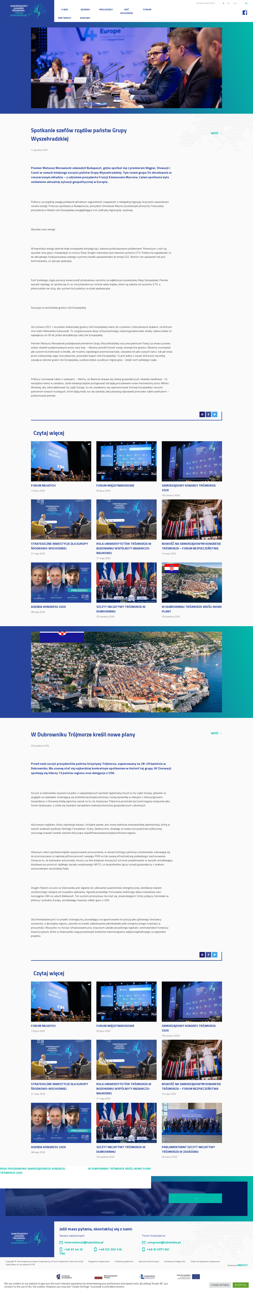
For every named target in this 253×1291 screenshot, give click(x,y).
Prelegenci (106, 9)
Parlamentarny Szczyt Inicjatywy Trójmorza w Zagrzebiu (188, 1151)
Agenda (85, 9)
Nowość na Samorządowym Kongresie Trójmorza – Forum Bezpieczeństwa (191, 548)
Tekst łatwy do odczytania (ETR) (20, 1264)
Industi (242, 1265)
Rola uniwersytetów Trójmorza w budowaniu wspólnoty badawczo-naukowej (123, 550)
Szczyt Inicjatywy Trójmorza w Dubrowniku (120, 611)
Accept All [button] (241, 1285)
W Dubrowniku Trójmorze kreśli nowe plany (192, 611)
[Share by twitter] (214, 414)
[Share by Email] (202, 414)
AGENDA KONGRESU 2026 (48, 609)
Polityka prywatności (124, 1261)
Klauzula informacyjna (149, 1261)
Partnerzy (64, 18)
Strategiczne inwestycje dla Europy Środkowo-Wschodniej (59, 548)
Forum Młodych (43, 487)
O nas (64, 9)
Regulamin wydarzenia (98, 1261)
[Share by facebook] (208, 414)
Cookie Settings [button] (220, 1285)
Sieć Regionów (126, 11)
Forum (147, 9)
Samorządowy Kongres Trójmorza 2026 (189, 490)
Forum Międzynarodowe (115, 487)
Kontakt (85, 18)
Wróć (216, 133)
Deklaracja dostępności (174, 1261)
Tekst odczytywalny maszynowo (205, 1261)
